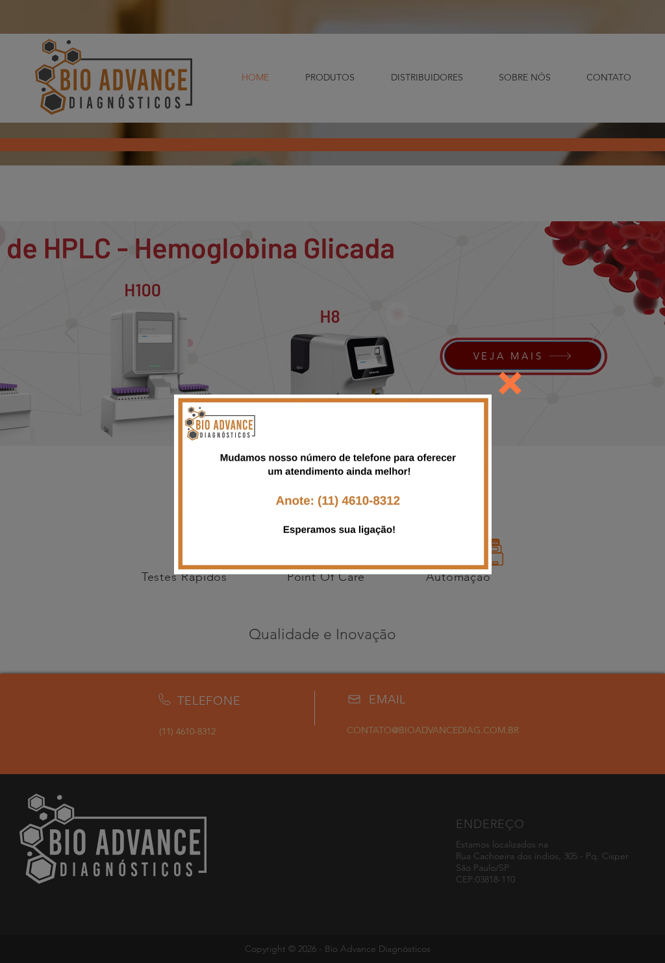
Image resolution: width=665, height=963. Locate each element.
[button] (510, 383)
